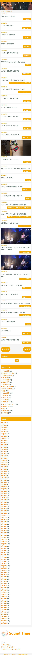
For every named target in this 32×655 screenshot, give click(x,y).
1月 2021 (3, 563)
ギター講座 (27, 55)
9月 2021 (3, 546)
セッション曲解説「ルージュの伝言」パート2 (15, 303)
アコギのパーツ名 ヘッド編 (9, 125)
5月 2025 (3, 449)
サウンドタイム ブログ (9, 4)
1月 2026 (3, 431)
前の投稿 (27, 349)
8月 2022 (3, 522)
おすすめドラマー (6, 375)
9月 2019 (3, 599)
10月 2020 (4, 570)
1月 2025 (3, 458)
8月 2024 (3, 469)
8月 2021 (3, 548)
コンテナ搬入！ (6, 330)
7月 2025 (3, 445)
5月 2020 (3, 581)
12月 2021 (4, 539)
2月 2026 (3, 429)
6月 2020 (3, 579)
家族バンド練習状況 (7, 43)
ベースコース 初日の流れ (9, 294)
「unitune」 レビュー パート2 (11, 159)
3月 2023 (3, 506)
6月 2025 (3, 447)
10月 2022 (4, 517)
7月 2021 (3, 550)
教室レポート (26, 189)
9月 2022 (3, 519)
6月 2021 (3, 552)
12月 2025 (4, 434)
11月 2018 (4, 621)
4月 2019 (3, 610)
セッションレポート (15, 83)
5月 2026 (3, 423)
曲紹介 (3, 408)
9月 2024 (3, 467)
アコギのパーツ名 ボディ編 (9, 98)
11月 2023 (4, 489)
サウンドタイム (5, 645)
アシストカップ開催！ (8, 321)
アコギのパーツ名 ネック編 (9, 116)
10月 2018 (4, 623)
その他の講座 (5, 393)
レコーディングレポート (8, 404)
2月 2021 (3, 561)
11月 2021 (4, 541)
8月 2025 (3, 443)
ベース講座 (27, 19)
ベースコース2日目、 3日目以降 (11, 285)
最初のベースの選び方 (8, 16)
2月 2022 (3, 535)
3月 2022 (3, 533)
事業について (26, 28)
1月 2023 (3, 511)
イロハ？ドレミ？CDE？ (9, 107)
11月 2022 (4, 515)
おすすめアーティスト (7, 373)
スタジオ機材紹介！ (7, 25)
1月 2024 (3, 484)
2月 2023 (3, 508)
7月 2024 (3, 471)
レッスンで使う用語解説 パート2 (12, 186)
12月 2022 (4, 513)
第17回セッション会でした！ (10, 223)
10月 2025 (4, 438)
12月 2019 (4, 592)
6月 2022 (3, 526)
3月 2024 (3, 480)
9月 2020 (3, 572)
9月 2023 (3, 493)
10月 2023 (4, 491)
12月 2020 (4, 566)
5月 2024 (3, 475)
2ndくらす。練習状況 (8, 34)
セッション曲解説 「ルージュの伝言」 (13, 312)
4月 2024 (3, 478)
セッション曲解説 (25, 252)
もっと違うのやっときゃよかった (11, 195)
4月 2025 (3, 451)
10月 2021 (4, 544)
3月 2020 (3, 585)
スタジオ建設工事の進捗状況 (10, 71)
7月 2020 (3, 577)
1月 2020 (3, 590)
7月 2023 (3, 497)
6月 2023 (3, 500)
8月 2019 (3, 601)
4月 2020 (3, 583)
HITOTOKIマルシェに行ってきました (13, 62)
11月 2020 (4, 568)
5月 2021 (3, 555)
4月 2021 (3, 557)
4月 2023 (3, 504)
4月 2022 (3, 530)
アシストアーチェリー (7, 647)
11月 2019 (4, 594)
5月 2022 (3, 528)
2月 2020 (3, 588)
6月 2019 (3, 605)
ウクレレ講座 (5, 371)
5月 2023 (3, 502)
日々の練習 (27, 37)
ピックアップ (26, 83)
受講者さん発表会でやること (10, 340)
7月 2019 (3, 603)
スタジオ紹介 (5, 384)
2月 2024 (3, 482)
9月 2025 (3, 440)
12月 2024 (4, 460)
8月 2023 (3, 495)
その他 (28, 64)
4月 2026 (3, 425)
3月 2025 (3, 453)
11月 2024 (4, 462)
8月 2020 (3, 574)
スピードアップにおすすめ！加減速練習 (13, 205)
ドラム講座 (19, 207)
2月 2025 (3, 456)
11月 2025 (4, 436)
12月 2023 (4, 486)
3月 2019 (3, 612)
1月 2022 (3, 537)
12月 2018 (4, 618)
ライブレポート (5, 402)
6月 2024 (3, 473)
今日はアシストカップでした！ (11, 134)
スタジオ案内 (5, 382)
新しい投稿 (5, 349)
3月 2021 (3, 559)
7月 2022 (3, 524)
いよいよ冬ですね (7, 177)
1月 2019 (3, 616)
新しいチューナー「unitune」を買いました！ (15, 168)
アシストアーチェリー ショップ (10, 649)
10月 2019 (4, 596)
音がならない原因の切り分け (10, 53)
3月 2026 (3, 427)
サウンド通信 (5, 380)
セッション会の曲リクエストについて (13, 80)
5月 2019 (3, 607)
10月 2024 (4, 464)
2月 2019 (3, 614)
